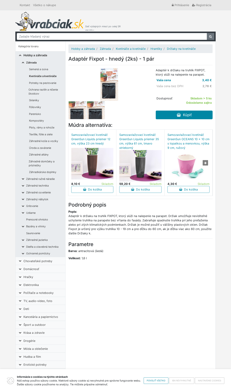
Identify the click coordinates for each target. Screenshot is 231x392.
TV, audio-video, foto (37, 301)
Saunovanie (33, 233)
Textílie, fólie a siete (41, 134)
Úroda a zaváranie (40, 147)
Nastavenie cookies (209, 380)
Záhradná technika (37, 185)
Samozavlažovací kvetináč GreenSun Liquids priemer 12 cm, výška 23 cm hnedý (90, 139)
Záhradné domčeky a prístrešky (42, 163)
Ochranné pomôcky (38, 253)
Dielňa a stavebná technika (42, 246)
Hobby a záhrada (35, 55)
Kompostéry (36, 120)
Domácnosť (31, 269)
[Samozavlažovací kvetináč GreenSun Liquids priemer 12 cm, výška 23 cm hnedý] (92, 163)
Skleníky (34, 100)
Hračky (28, 277)
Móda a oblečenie (35, 349)
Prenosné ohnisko (37, 219)
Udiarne (31, 212)
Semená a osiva (38, 69)
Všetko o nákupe (44, 5)
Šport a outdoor (34, 325)
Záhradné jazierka (37, 239)
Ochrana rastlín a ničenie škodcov (43, 91)
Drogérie (29, 341)
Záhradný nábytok (37, 199)
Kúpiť (186, 115)
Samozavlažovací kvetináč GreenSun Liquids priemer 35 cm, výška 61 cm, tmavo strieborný (139, 141)
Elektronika (31, 285)
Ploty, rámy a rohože (41, 127)
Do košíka (94, 189)
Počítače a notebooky (38, 293)
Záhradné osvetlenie (38, 192)
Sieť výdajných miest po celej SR (103, 28)
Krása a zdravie (34, 332)
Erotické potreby (35, 364)
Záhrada (31, 62)
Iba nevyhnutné (181, 380)
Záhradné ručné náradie (40, 178)
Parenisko (35, 113)
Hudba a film (32, 356)
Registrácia (203, 5)
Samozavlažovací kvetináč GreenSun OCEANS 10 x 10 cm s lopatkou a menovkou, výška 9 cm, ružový (188, 141)
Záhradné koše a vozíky (43, 141)
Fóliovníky (35, 107)
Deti (26, 309)
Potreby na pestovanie (42, 82)
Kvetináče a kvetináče (43, 76)
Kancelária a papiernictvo (40, 317)
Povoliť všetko (156, 380)
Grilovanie (32, 205)
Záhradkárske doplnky (42, 172)
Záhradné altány (39, 154)
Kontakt (25, 5)
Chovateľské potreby (37, 261)
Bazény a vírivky (36, 226)
